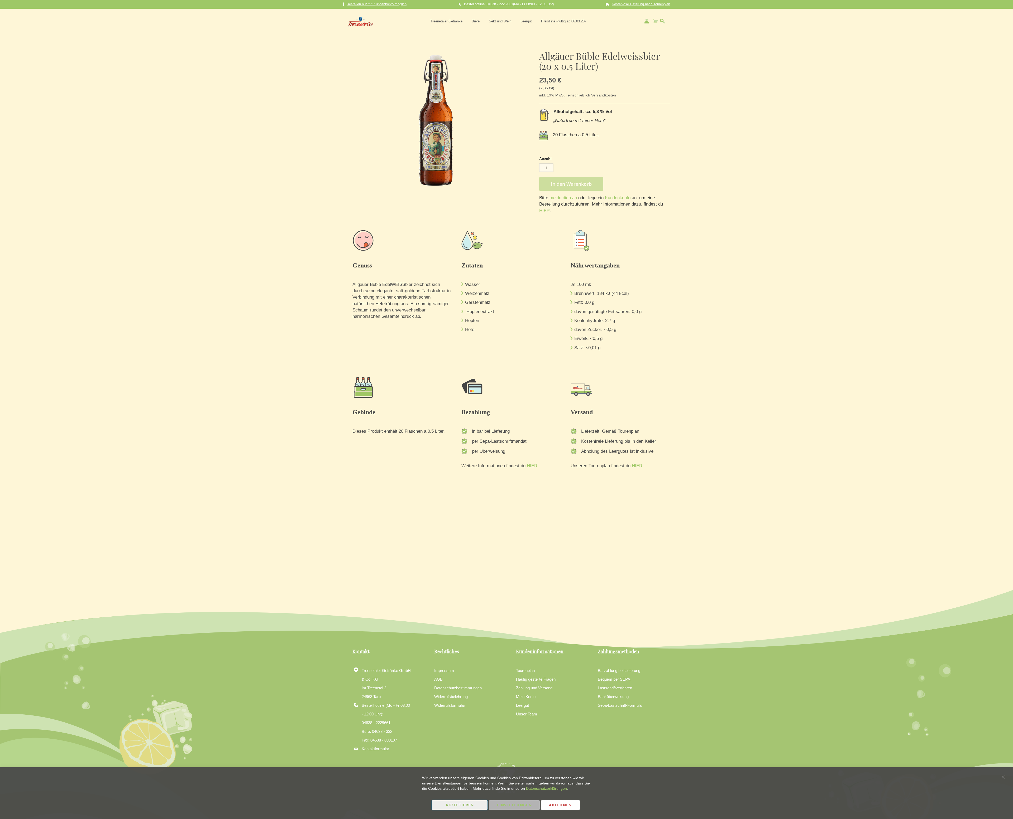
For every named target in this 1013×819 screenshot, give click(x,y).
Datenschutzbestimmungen (458, 688)
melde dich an (562, 197)
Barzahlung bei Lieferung (619, 670)
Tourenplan (525, 670)
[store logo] (360, 21)
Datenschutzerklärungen (546, 788)
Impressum (444, 670)
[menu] (508, 21)
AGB (438, 679)
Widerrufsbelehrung (451, 696)
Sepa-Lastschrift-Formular (620, 705)
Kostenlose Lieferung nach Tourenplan (641, 4)
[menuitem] (446, 21)
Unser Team (526, 714)
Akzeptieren (460, 804)
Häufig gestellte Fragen (536, 679)
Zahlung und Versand (534, 688)
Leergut (522, 705)
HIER (544, 210)
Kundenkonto (617, 197)
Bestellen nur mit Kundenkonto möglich (377, 4)
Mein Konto (526, 696)
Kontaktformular (375, 749)
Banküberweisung (613, 696)
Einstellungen (514, 804)
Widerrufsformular (449, 705)
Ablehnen (560, 804)
